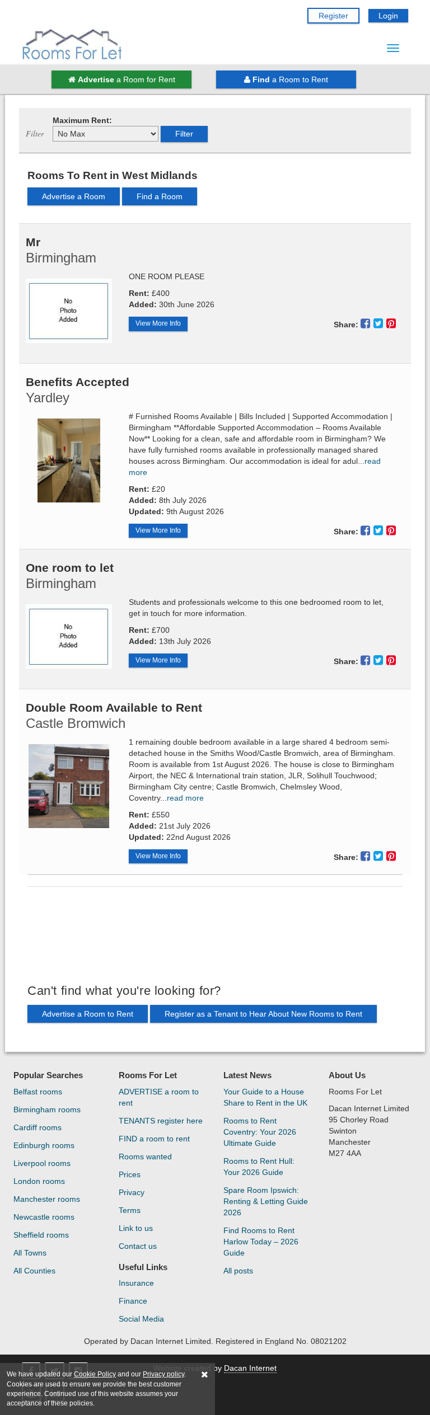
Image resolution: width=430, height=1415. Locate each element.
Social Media (141, 1318)
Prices (130, 1174)
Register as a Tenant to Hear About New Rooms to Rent (263, 1013)
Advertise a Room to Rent (87, 1013)
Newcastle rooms (43, 1216)
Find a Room (160, 196)
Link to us (136, 1228)
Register (333, 15)
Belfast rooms (37, 1091)
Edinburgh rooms (43, 1145)
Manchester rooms (46, 1199)
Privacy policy (163, 1374)
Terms (130, 1210)
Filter (184, 133)
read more (185, 797)
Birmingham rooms (47, 1109)
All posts (238, 1270)
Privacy (131, 1192)
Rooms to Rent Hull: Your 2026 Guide (259, 1167)
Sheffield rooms (41, 1234)
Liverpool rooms (42, 1163)
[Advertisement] (215, 935)
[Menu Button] (393, 48)
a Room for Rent (126, 79)
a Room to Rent (290, 79)
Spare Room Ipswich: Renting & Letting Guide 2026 (265, 1201)
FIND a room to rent (154, 1138)
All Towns (29, 1252)
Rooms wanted (145, 1156)
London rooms (39, 1181)
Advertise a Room (73, 196)
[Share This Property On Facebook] (367, 323)
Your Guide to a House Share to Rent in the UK (265, 1097)
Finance (133, 1300)
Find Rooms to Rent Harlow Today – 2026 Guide (260, 1241)
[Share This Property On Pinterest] (391, 323)
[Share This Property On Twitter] (379, 323)
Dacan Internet (250, 1368)
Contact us (138, 1246)
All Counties (34, 1270)
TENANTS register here (161, 1120)
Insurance (136, 1282)
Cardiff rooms (37, 1127)
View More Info (158, 323)
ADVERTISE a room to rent (159, 1097)
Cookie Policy (95, 1374)
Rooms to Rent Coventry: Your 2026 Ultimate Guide (259, 1132)
